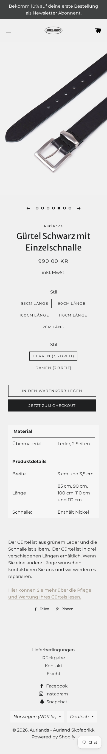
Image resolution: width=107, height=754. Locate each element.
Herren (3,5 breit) (53, 356)
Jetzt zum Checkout (52, 405)
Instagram (56, 694)
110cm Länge (73, 315)
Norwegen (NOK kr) (34, 716)
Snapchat (56, 701)
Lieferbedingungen (53, 649)
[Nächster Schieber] (79, 208)
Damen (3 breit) (53, 368)
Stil (53, 292)
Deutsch (79, 716)
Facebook (56, 686)
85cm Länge (34, 303)
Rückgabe (53, 657)
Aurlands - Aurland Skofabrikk (62, 730)
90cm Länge (72, 303)
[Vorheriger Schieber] (28, 208)
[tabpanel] (53, 118)
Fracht (54, 673)
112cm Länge (53, 327)
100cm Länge (34, 315)
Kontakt (54, 665)
